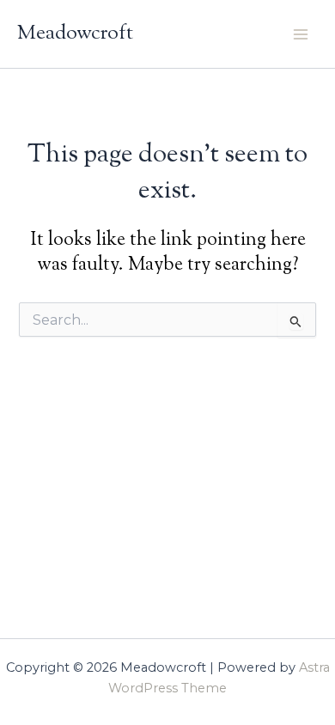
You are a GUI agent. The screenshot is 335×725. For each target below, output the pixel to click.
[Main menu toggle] (300, 33)
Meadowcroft (75, 33)
